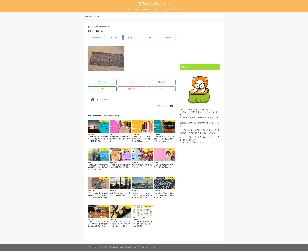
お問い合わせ (112, 247)
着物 (136, 9)
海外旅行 (146, 9)
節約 (155, 9)
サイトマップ (177, 9)
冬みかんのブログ (154, 3)
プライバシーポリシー (96, 247)
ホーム (128, 9)
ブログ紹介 (164, 9)
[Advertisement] (200, 42)
